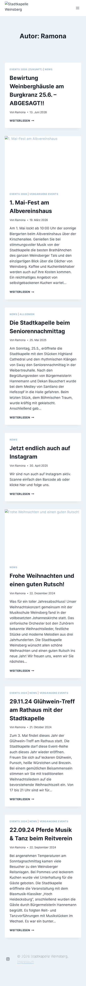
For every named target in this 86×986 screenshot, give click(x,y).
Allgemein (27, 314)
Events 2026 (18, 193)
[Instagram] (8, 959)
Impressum (25, 962)
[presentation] (43, 161)
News (48, 69)
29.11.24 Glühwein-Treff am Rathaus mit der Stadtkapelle (42, 710)
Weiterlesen (22, 120)
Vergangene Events (43, 193)
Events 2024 (18, 692)
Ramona (20, 112)
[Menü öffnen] (77, 8)
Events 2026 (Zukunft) (26, 69)
